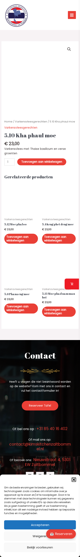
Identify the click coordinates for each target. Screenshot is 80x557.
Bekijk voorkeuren (40, 547)
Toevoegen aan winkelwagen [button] (17, 238)
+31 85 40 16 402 (51, 428)
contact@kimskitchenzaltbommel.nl (40, 446)
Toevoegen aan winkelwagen (41, 162)
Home (8, 121)
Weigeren (40, 536)
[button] (74, 480)
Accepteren (40, 525)
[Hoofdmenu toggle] (72, 15)
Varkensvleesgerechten (31, 121)
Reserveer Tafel (40, 406)
